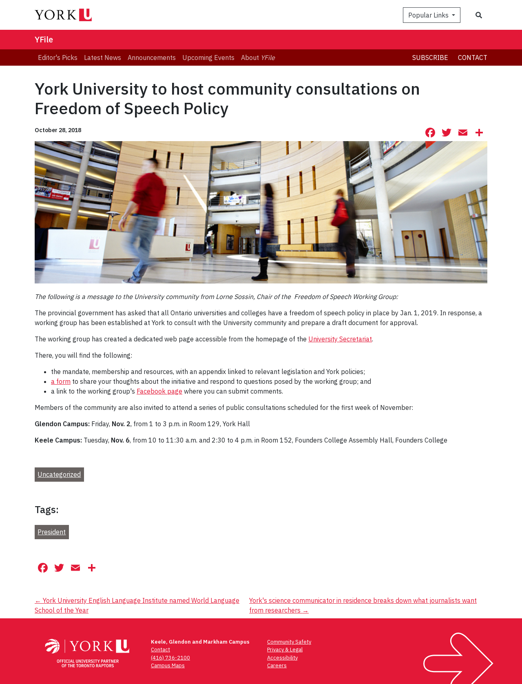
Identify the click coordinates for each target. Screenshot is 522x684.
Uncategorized (59, 474)
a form (61, 381)
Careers (277, 665)
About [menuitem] (258, 57)
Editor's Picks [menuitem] (57, 57)
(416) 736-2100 (170, 657)
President (52, 532)
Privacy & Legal (285, 649)
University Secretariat (340, 339)
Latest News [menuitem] (102, 57)
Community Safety (289, 641)
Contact (472, 57)
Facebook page (159, 391)
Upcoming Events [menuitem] (208, 57)
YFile (44, 39)
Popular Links (429, 15)
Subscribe (430, 57)
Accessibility (282, 657)
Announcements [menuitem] (152, 57)
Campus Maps (168, 665)
